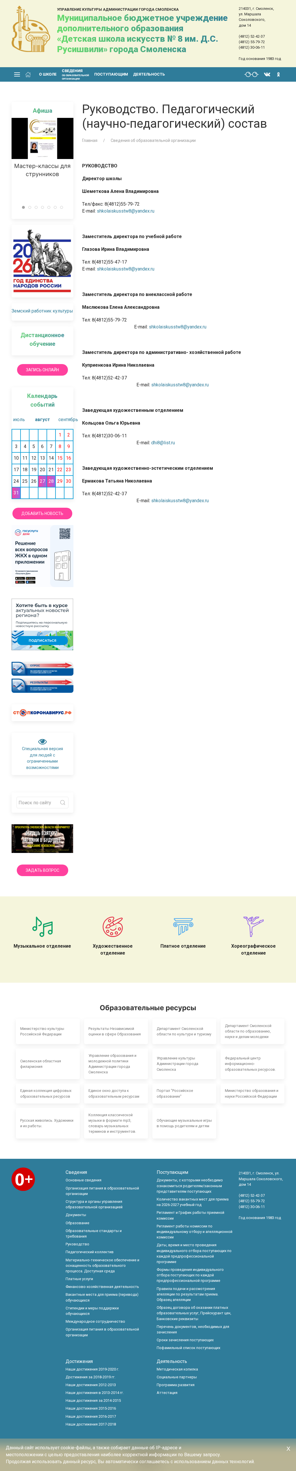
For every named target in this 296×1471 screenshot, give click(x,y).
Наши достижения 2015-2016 (91, 1408)
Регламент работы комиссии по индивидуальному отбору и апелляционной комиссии (194, 1231)
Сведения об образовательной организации (153, 140)
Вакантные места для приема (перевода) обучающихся (102, 1297)
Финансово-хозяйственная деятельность (102, 1286)
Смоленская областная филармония (40, 1064)
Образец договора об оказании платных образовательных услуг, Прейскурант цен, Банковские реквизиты (194, 1313)
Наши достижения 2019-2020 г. (92, 1369)
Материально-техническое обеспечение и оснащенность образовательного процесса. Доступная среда (102, 1265)
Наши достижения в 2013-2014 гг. (95, 1392)
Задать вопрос (42, 870)
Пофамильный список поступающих (188, 1348)
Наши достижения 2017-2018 (91, 1424)
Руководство (77, 1244)
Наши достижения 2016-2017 (91, 1416)
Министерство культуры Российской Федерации (42, 1031)
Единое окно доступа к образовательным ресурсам (113, 1093)
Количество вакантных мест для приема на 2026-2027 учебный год (193, 1202)
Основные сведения (83, 1180)
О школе (48, 74)
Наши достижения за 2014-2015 (93, 1400)
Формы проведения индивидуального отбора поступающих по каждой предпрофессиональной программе (190, 1275)
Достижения (79, 1361)
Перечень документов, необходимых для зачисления (193, 1329)
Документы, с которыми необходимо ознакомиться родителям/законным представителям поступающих (190, 1185)
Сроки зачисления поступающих (185, 1340)
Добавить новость (42, 513)
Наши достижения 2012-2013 (91, 1385)
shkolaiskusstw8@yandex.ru (125, 211)
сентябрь (65, 419)
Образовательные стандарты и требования (94, 1233)
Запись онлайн (42, 370)
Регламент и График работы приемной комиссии (190, 1215)
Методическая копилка (177, 1369)
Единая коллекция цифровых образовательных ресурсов (45, 1093)
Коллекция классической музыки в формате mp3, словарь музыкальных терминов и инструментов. (112, 1123)
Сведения (76, 1172)
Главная (89, 140)
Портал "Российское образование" (175, 1093)
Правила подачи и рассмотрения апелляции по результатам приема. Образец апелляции (188, 1294)
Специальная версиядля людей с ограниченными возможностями (42, 758)
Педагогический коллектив (90, 1252)
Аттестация (167, 1392)
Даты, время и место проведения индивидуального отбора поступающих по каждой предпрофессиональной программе (194, 1253)
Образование (77, 1223)
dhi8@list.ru (163, 442)
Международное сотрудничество (95, 1321)
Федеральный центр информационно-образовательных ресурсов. (250, 1063)
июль (19, 419)
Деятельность (149, 74)
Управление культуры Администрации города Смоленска (177, 1063)
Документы (76, 1215)
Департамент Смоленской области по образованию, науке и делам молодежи (248, 1031)
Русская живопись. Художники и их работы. (46, 1123)
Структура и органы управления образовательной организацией (94, 1204)
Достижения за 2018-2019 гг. (90, 1377)
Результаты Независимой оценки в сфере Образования (114, 1031)
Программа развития (176, 1385)
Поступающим (111, 74)
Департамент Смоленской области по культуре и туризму (184, 1031)
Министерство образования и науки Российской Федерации (251, 1093)
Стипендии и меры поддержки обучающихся (92, 1311)
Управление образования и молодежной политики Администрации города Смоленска (112, 1064)
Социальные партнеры (177, 1377)
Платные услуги (79, 1279)
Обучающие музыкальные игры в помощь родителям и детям (184, 1123)
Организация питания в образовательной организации (102, 1191)
